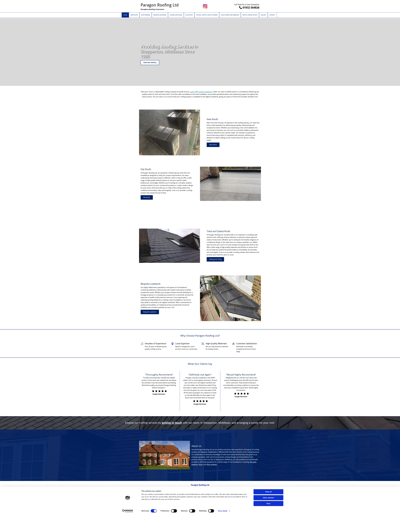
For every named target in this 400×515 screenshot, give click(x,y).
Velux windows (211, 464)
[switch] (174, 511)
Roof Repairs (145, 15)
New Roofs (134, 15)
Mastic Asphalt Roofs (249, 15)
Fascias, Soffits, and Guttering (207, 15)
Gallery (263, 15)
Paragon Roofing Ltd (160, 5)
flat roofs (253, 462)
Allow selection (268, 498)
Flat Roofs (189, 15)
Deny (268, 503)
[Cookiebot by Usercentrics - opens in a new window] (128, 511)
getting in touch (172, 422)
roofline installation (205, 92)
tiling (200, 464)
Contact (272, 15)
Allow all (268, 492)
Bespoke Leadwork (159, 15)
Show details (222, 511)
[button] (150, 62)
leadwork (194, 464)
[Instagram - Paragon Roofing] (205, 6)
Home (125, 15)
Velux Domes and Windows (230, 15)
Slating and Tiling (176, 15)
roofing (192, 92)
